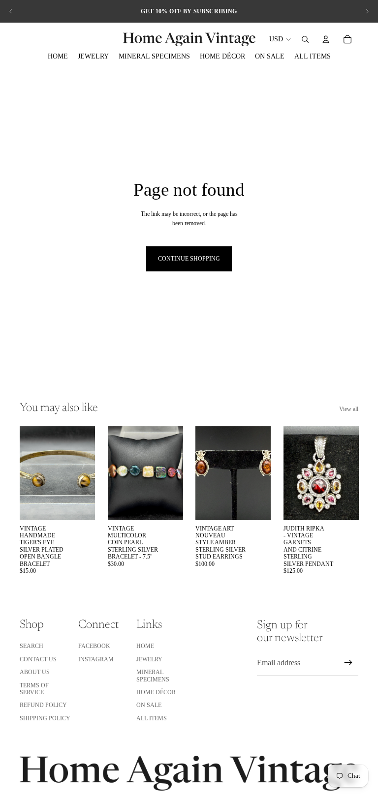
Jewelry (149, 659)
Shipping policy (45, 718)
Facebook (94, 646)
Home (145, 646)
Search (31, 646)
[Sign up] (348, 663)
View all (348, 409)
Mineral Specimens (152, 675)
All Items (151, 718)
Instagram (96, 659)
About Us (35, 672)
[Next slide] (367, 11)
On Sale (148, 705)
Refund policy (43, 705)
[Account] (326, 39)
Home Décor (156, 692)
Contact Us (38, 659)
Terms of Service (34, 689)
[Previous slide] (11, 11)
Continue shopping (189, 258)
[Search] (305, 39)
